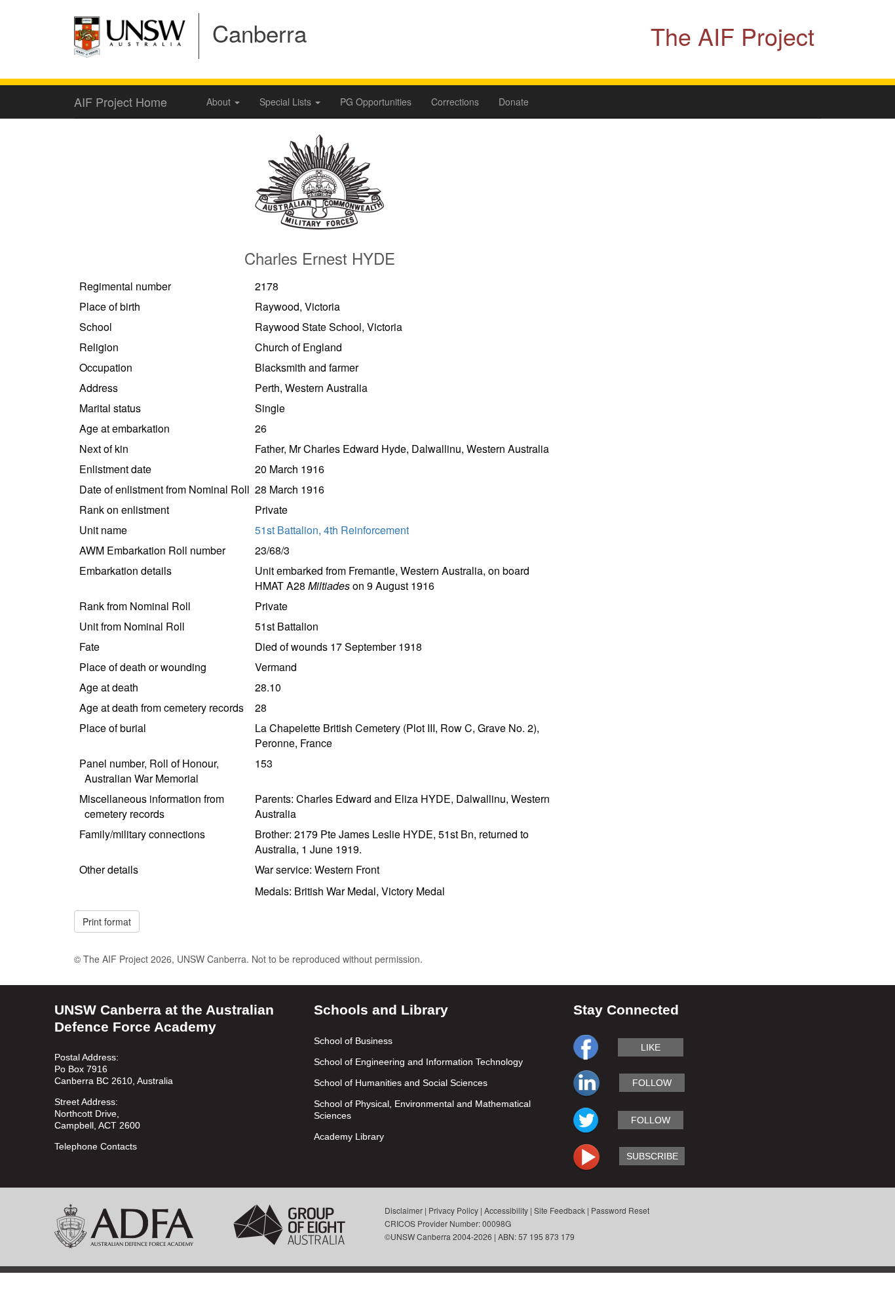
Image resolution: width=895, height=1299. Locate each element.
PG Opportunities (375, 101)
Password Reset (620, 1210)
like (650, 1047)
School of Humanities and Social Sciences (400, 1082)
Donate (514, 101)
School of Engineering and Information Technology (418, 1062)
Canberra (259, 32)
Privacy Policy (453, 1210)
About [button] (219, 101)
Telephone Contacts (95, 1146)
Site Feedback (559, 1210)
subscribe (652, 1156)
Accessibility (506, 1210)
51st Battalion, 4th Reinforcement (332, 529)
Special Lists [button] (286, 101)
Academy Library (349, 1136)
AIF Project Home (120, 101)
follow (652, 1082)
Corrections (455, 101)
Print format (107, 921)
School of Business (353, 1041)
